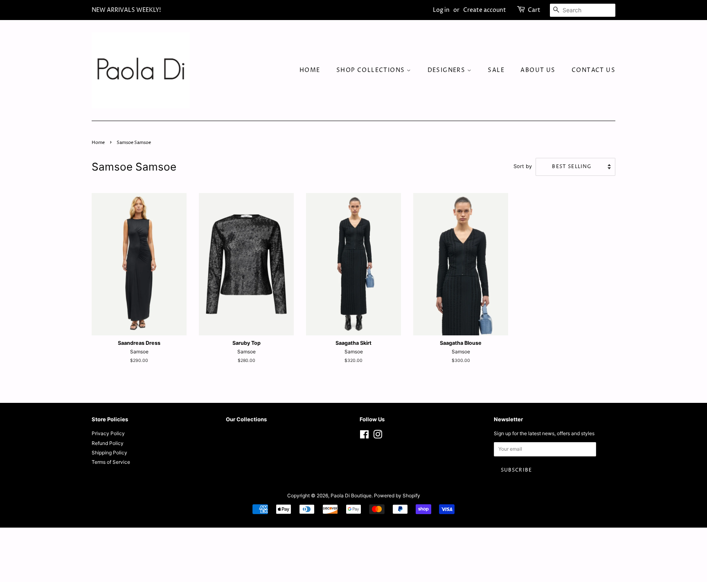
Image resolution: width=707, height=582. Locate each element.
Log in (441, 10)
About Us (537, 70)
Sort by (522, 166)
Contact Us (593, 70)
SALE (496, 70)
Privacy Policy (108, 433)
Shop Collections (371, 70)
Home (309, 70)
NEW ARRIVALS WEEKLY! (126, 10)
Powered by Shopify (397, 495)
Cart (534, 10)
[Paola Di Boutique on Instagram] (377, 436)
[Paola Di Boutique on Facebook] (364, 436)
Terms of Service (111, 462)
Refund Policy (108, 443)
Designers (447, 70)
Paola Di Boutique (351, 495)
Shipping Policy (109, 452)
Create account (484, 10)
